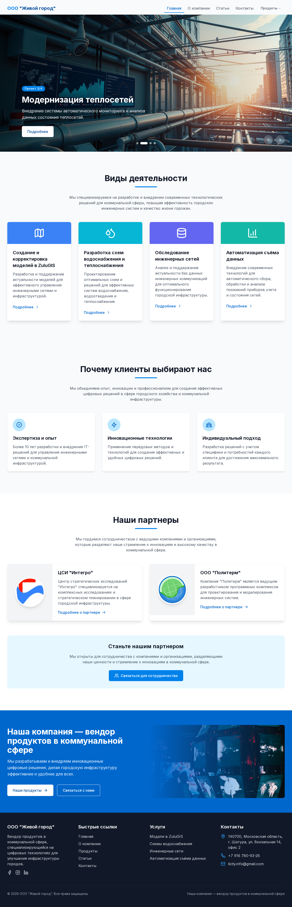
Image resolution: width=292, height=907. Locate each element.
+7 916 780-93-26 (244, 855)
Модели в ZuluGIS (166, 836)
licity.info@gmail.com (246, 864)
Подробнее (37, 131)
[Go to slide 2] (144, 143)
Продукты (269, 8)
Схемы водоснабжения (171, 843)
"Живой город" (31, 8)
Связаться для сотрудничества (149, 675)
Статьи (222, 8)
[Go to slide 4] (155, 143)
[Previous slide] (268, 139)
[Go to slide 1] (137, 143)
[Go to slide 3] (150, 143)
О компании (199, 8)
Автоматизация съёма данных (178, 858)
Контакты (244, 8)
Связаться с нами (78, 790)
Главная (174, 8)
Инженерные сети (166, 851)
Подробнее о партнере (79, 612)
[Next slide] (280, 139)
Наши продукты (27, 790)
